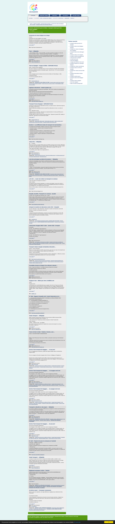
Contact (72, 18)
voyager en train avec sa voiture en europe (40, 243)
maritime (54, 15)
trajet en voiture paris (59, 121)
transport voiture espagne (75, 80)
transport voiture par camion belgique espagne (55, 261)
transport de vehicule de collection (42, 419)
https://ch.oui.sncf (34, 364)
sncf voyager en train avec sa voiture (42, 242)
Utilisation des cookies (59, 516)
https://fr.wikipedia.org (36, 61)
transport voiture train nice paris (40, 155)
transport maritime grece (75, 76)
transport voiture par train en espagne (35, 83)
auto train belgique (74, 60)
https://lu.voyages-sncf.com (36, 400)
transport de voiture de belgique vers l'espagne (42, 260)
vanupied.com (34, 219)
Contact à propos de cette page (71, 516)
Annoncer (67, 18)
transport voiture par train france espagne (57, 82)
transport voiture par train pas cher (49, 122)
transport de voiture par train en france (50, 175)
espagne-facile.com (35, 80)
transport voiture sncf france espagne (55, 438)
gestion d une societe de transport (43, 507)
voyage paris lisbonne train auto (77, 61)
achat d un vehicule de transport (42, 485)
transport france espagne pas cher (35, 262)
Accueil (31, 18)
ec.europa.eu (33, 506)
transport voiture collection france (56, 419)
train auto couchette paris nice (51, 155)
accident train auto (74, 59)
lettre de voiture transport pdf (76, 83)
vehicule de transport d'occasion (54, 486)
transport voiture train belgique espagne (76, 47)
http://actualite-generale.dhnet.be (38, 204)
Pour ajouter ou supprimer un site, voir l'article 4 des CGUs (40, 517)
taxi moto (65, 15)
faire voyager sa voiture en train (55, 243)
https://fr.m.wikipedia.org (36, 329)
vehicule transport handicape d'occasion (57, 485)
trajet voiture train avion (49, 121)
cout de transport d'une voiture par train (45, 221)
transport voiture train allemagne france (77, 52)
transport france (44, 15)
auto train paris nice (43, 156)
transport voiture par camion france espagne (40, 261)
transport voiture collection (45, 420)
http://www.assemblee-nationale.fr (38, 313)
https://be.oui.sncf (34, 435)
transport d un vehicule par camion (37, 486)
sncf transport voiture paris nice (34, 156)
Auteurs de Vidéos (47, 18)
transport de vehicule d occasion (37, 487)
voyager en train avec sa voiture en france (43, 365)
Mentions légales (35, 516)
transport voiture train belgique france (76, 78)
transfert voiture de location (54, 220)
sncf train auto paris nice (60, 155)
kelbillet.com (33, 293)
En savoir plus (77, 522)
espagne (33, 15)
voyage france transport (56, 365)
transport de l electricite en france (39, 508)
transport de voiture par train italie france (56, 174)
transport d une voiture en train (42, 82)
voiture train (76, 15)
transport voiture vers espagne (76, 54)
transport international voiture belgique (76, 74)
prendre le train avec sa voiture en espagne (48, 83)
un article (60, 18)
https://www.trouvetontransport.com (38, 259)
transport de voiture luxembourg (77, 66)
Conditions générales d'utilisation (47, 516)
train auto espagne (74, 82)
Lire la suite (31, 44)
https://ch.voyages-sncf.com (37, 382)
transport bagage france (43, 438)
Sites (41, 18)
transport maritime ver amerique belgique (77, 64)
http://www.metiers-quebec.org (37, 101)
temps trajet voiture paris (39, 121)
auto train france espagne (75, 57)
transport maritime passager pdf (77, 56)
